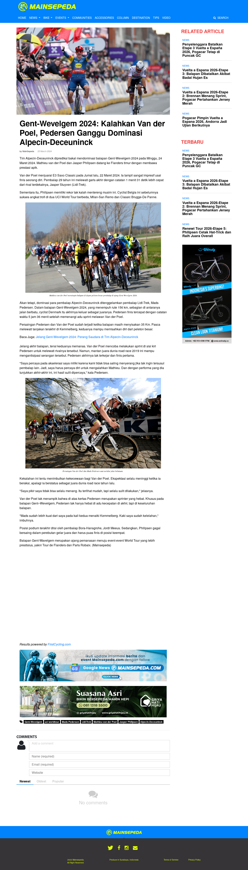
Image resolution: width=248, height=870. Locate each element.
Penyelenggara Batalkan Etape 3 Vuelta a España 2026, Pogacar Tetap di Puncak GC (202, 50)
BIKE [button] (46, 18)
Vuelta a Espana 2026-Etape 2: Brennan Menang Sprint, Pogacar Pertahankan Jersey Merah (206, 97)
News (185, 39)
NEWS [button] (33, 18)
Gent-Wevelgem (33, 722)
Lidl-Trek (86, 722)
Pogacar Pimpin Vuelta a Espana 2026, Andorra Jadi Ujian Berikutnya (204, 121)
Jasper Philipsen (128, 722)
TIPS (156, 18)
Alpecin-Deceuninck (151, 722)
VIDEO (166, 18)
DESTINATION (141, 18)
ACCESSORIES (104, 18)
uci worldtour (52, 722)
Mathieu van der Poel (105, 722)
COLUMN (123, 18)
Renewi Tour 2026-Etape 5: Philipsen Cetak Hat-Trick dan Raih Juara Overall (206, 232)
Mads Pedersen (70, 722)
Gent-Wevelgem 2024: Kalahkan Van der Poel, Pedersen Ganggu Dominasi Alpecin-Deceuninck (92, 132)
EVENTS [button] (61, 18)
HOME (22, 18)
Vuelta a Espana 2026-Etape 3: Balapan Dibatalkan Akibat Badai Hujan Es (206, 73)
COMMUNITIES (82, 18)
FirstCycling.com (59, 644)
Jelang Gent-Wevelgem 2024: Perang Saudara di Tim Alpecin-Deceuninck (87, 337)
